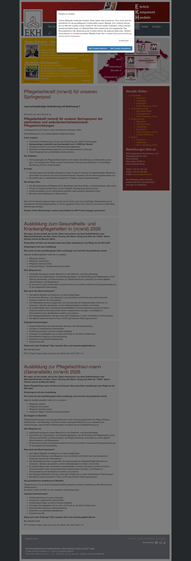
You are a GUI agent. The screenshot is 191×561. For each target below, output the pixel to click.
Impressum (75, 36)
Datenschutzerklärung (123, 33)
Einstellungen (124, 40)
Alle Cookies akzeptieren (120, 48)
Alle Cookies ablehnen (98, 48)
